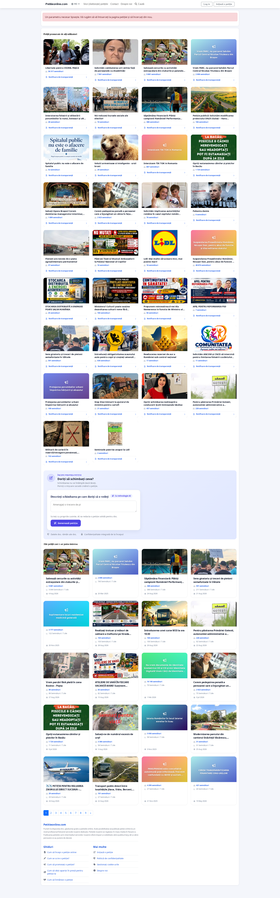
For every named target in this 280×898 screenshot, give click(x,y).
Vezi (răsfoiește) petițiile (95, 4)
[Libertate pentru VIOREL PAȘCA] (66, 59)
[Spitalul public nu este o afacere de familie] (66, 157)
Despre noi (126, 4)
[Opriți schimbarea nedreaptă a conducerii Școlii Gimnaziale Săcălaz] (164, 395)
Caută (141, 4)
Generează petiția (68, 523)
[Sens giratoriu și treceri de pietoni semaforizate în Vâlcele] (66, 347)
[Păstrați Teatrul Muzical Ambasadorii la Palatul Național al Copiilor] (115, 252)
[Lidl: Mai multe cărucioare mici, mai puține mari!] (164, 252)
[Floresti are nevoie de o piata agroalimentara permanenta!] (66, 252)
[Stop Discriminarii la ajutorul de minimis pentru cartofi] (115, 395)
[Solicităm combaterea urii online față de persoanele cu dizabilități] (115, 61)
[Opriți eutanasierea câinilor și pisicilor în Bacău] (214, 157)
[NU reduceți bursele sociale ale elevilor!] (115, 109)
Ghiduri (48, 847)
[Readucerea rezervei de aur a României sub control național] (164, 347)
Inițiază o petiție (224, 4)
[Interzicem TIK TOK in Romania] (164, 155)
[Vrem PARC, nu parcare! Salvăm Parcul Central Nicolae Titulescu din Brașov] (214, 61)
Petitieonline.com (57, 4)
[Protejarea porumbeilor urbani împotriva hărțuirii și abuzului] (66, 395)
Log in (207, 4)
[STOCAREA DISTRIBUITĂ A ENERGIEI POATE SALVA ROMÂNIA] (66, 300)
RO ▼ (77, 4)
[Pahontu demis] (214, 203)
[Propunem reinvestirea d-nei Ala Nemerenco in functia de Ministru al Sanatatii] (164, 300)
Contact (114, 4)
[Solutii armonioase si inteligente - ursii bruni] (115, 157)
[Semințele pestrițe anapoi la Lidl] (115, 441)
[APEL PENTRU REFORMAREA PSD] (214, 298)
